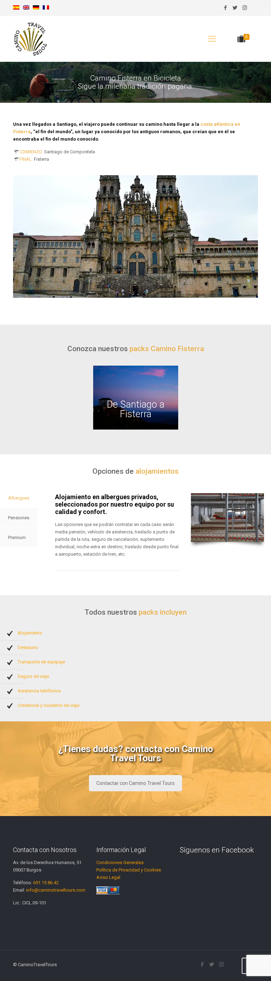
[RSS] (254, 8)
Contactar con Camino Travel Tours (135, 783)
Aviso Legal (108, 877)
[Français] (46, 8)
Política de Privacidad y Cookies (128, 870)
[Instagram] (244, 8)
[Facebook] (225, 8)
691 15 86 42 (46, 882)
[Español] (16, 8)
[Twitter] (235, 8)
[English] (26, 8)
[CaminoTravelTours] (30, 39)
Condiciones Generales (120, 862)
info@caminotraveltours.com (55, 890)
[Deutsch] (36, 8)
